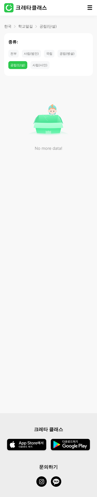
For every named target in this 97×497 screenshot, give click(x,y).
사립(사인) (39, 65)
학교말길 (25, 26)
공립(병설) (67, 53)
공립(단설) (48, 26)
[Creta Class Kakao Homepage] (58, 481)
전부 (13, 53)
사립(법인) (31, 53)
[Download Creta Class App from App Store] (26, 445)
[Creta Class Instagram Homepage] (43, 481)
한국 (7, 26)
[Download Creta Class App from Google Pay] (70, 445)
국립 (49, 53)
